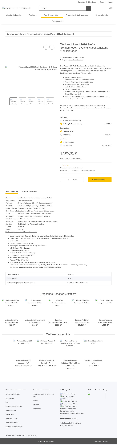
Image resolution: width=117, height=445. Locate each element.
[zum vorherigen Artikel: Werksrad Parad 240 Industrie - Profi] (104, 34)
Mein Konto (92, 2)
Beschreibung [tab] (11, 191)
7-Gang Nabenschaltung (87, 124)
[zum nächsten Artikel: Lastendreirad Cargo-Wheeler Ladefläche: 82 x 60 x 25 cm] (109, 34)
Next (56, 101)
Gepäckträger (68, 131)
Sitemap (36, 405)
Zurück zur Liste (12, 34)
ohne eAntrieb (68, 142)
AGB (7, 402)
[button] (96, 8)
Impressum (9, 414)
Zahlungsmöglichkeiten (13, 406)
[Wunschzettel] (101, 8)
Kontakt (110, 2)
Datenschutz (10, 398)
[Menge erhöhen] (81, 179)
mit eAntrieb (87, 145)
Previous (7, 101)
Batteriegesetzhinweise (13, 426)
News (102, 2)
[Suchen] (88, 8)
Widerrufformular (11, 418)
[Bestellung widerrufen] (97, 395)
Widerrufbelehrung (12, 422)
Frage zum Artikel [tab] (29, 191)
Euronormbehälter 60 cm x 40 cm (44, 262)
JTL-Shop (105, 441)
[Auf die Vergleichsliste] (45, 47)
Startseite (81, 2)
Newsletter (37, 409)
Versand (78, 158)
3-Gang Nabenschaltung (72, 120)
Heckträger (87, 135)
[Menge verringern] (62, 179)
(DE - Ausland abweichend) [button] (86, 170)
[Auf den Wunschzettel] (51, 47)
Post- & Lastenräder (76, 60)
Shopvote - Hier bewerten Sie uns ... (43, 395)
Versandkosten (10, 410)
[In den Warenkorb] (7, 41)
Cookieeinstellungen (12, 394)
